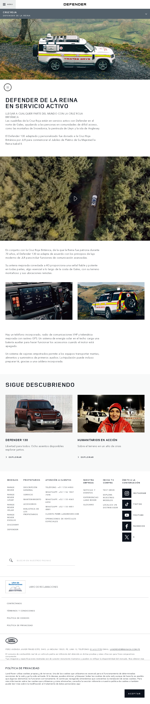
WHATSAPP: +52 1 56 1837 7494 (60, 493)
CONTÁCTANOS (14, 603)
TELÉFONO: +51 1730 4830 (59, 487)
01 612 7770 (96, 649)
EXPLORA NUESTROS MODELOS (108, 497)
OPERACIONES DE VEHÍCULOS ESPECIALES (61, 520)
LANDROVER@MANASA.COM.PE (125, 649)
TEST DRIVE (109, 490)
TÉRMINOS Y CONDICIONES (21, 610)
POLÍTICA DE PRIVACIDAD (20, 625)
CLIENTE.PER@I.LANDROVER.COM (62, 514)
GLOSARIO (88, 504)
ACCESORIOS (30, 504)
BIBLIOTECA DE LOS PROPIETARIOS (31, 512)
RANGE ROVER (10, 488)
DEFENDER (12, 529)
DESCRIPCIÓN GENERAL (30, 488)
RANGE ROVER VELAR (10, 507)
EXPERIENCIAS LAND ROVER (91, 498)
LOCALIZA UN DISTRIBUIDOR (110, 506)
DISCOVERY (13, 524)
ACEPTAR (134, 693)
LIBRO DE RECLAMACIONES (43, 586)
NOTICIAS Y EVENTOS (89, 491)
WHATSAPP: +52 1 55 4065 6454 (60, 500)
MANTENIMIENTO (32, 499)
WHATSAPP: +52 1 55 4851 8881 (60, 508)
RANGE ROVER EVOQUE (11, 517)
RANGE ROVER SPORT (10, 497)
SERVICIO (28, 494)
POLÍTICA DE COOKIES (18, 618)
